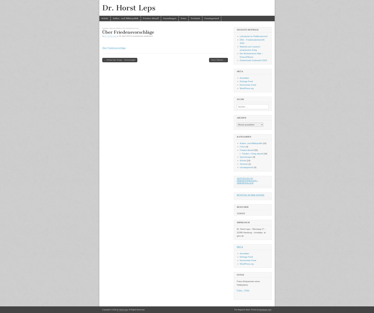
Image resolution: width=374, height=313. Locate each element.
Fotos (183, 18)
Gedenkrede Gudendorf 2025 (253, 60)
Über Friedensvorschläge (114, 48)
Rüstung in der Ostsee (250, 195)
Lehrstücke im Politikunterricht (253, 36)
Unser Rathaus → (218, 60)
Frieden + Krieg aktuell (252, 153)
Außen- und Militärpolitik (125, 18)
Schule (105, 18)
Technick (195, 18)
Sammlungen (169, 18)
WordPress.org (247, 88)
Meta (240, 247)
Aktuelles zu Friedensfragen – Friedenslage (248, 180)
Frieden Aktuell (151, 18)
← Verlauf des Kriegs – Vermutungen (119, 60)
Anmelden (244, 78)
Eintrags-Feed (246, 81)
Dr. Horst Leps (128, 7)
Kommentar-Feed (248, 85)
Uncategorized (212, 18)
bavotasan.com (265, 310)
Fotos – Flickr (243, 290)
